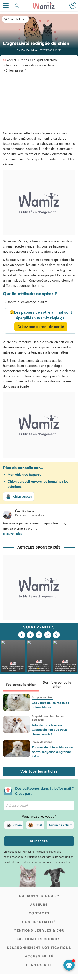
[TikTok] (47, 634)
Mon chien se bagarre (24, 474)
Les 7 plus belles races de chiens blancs (50, 705)
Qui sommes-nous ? (39, 896)
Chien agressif (16, 70)
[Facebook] (21, 634)
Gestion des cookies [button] (39, 939)
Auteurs (39, 904)
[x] (30, 634)
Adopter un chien (42, 697)
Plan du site (39, 965)
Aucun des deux (60, 825)
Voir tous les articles (39, 771)
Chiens (24, 60)
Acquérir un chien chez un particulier (48, 718)
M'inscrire (39, 841)
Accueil (11, 60)
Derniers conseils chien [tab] (57, 684)
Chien (17, 825)
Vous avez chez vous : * (39, 816)
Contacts (39, 913)
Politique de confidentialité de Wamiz (48, 857)
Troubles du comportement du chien (30, 65)
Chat (39, 825)
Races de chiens (42, 742)
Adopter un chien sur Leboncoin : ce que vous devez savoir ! (49, 729)
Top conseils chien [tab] (21, 685)
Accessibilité (39, 956)
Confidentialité (39, 922)
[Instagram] (39, 634)
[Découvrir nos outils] (69, 965)
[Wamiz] (46, 5)
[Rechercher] (17, 5)
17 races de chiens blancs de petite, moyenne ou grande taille (52, 751)
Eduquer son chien (44, 60)
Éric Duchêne (29, 50)
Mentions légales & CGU (39, 930)
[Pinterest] (56, 634)
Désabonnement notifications (39, 948)
